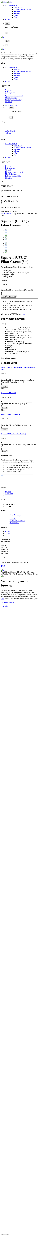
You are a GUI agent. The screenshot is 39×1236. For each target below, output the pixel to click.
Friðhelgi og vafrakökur (13, 100)
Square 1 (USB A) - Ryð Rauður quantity (15, 425)
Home (3, 214)
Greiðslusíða (11, 131)
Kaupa (4, 296)
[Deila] (4, 1234)
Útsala (16, 17)
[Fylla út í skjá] (6, 1234)
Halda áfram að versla (17, 612)
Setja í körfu (12, 296)
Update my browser (7, 602)
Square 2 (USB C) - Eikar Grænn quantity (15, 805)
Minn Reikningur (11, 98)
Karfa (9, 133)
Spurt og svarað (15, 517)
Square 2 (17, 13)
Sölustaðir (8, 94)
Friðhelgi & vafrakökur (17, 521)
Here (2, 599)
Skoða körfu (5, 612)
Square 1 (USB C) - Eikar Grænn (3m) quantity (17, 290)
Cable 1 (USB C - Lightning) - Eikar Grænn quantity (19, 757)
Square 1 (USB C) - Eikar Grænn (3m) (14, 653)
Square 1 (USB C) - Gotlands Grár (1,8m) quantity (18, 445)
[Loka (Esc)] (2, 1234)
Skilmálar (8, 102)
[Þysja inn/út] (8, 1234)
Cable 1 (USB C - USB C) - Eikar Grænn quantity (18, 710)
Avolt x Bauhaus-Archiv (22, 9)
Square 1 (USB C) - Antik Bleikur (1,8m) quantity (18, 986)
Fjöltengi (8, 492)
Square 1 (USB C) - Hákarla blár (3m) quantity (17, 1083)
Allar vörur (17, 7)
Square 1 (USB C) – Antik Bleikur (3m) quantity (17, 1227)
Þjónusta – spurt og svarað (14, 96)
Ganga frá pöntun (31, 612)
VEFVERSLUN (11, 5)
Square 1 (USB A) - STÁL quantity (13, 404)
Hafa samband (10, 92)
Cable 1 (16, 15)
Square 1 (17, 11)
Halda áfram (5, 606)
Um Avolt (8, 19)
